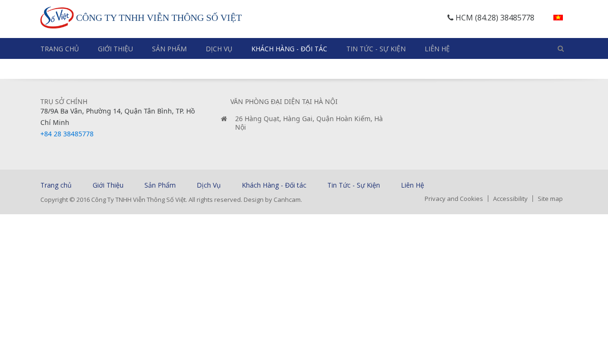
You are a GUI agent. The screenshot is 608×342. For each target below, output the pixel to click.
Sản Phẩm (169, 48)
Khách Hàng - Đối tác (289, 48)
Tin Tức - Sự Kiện (376, 48)
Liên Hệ (437, 48)
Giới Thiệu (115, 48)
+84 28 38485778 (67, 133)
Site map (550, 198)
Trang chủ (59, 48)
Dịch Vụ (219, 48)
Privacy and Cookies (454, 198)
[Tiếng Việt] (558, 17)
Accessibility (510, 198)
